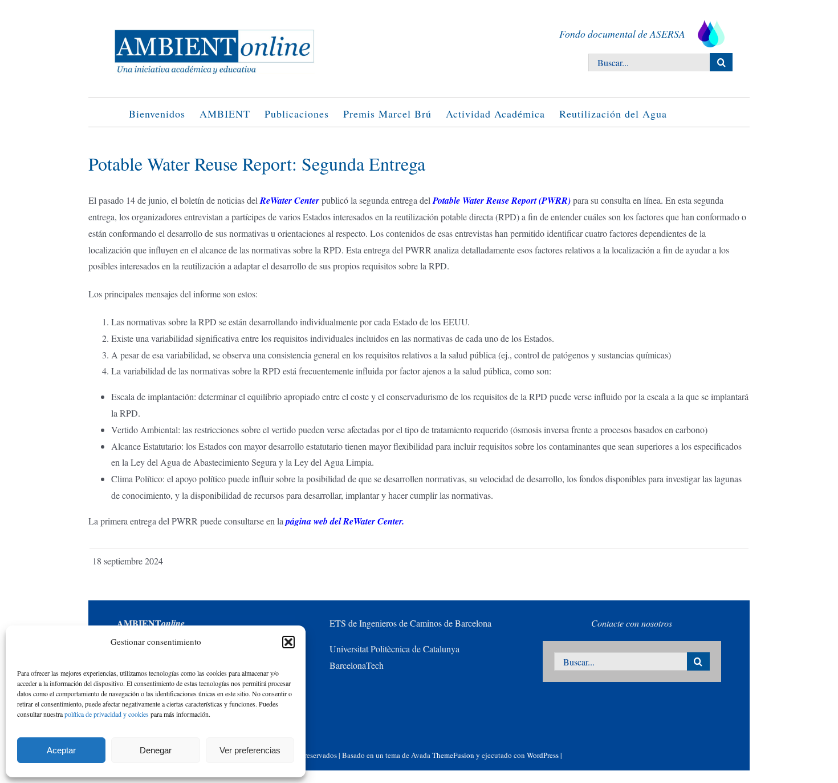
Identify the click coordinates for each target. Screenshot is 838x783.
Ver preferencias (249, 750)
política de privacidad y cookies (106, 714)
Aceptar (61, 750)
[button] (288, 642)
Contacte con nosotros (631, 623)
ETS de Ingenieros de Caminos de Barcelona (410, 623)
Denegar (156, 750)
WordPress (543, 755)
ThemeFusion (453, 755)
